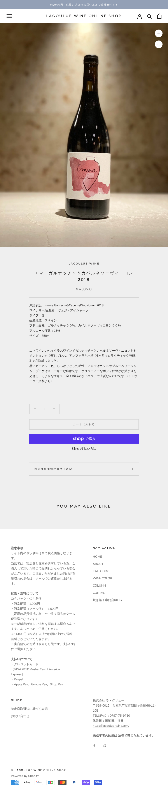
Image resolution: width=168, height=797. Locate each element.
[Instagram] (104, 745)
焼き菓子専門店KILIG (107, 600)
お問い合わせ (20, 716)
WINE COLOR (102, 578)
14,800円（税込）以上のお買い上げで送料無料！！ (84, 4)
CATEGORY (100, 571)
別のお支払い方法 (84, 449)
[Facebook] (94, 745)
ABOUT (98, 564)
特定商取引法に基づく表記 (53, 469)
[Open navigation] (9, 16)
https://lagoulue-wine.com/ (111, 726)
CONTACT (100, 593)
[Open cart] (159, 16)
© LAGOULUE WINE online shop (38, 770)
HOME (97, 557)
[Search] (149, 16)
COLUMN (99, 586)
